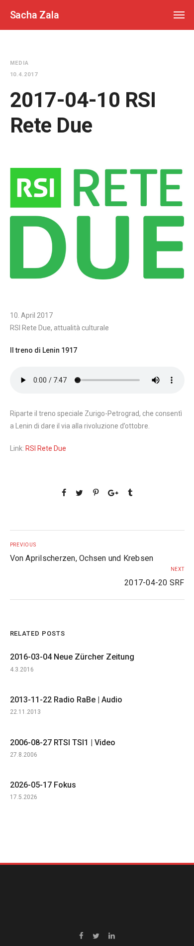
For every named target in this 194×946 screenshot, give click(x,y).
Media (19, 63)
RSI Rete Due (45, 448)
